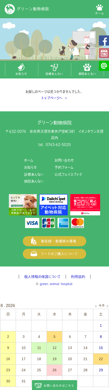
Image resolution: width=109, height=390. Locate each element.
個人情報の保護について (42, 276)
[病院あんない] (87, 69)
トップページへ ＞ (54, 98)
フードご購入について (54, 254)
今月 (102, 305)
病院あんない (33, 181)
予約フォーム (104, 53)
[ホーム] (99, 9)
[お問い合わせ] (54, 385)
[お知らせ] (21, 69)
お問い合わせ (64, 160)
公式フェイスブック (104, 40)
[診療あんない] (54, 69)
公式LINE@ (104, 66)
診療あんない (33, 174)
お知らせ (30, 167)
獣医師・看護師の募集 (54, 241)
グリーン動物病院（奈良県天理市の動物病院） (27, 9)
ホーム (28, 160)
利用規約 (78, 276)
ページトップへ (101, 382)
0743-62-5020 (58, 144)
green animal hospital (56, 283)
